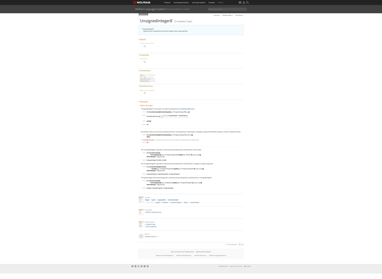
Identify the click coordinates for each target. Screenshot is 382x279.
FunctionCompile (173, 200)
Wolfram (225, 266)
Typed (153, 200)
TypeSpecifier (161, 200)
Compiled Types (150, 224)
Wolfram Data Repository (184, 255)
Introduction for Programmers (184, 252)
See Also (216, 15)
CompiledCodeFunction (187, 109)
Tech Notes (238, 15)
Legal (231, 266)
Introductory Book (204, 252)
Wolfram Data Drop (200, 255)
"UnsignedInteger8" (152, 81)
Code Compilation (151, 226)
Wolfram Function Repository (165, 255)
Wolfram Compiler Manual (153, 212)
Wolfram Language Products (217, 255)
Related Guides (227, 15)
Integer (147, 200)
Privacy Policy (238, 266)
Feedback (232, 244)
